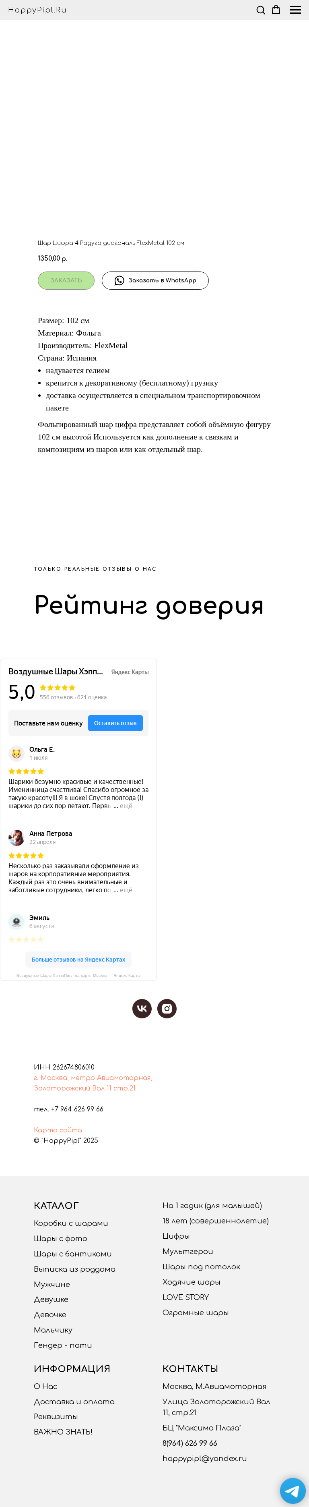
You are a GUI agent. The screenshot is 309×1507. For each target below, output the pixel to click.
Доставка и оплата (74, 1402)
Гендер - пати (63, 1345)
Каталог (56, 1206)
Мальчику (53, 1330)
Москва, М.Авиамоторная (215, 1387)
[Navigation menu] (295, 10)
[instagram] (167, 1008)
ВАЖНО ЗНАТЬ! (63, 1432)
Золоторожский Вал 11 (72, 1088)
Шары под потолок (201, 1267)
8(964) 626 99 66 (190, 1443)
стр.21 (124, 1088)
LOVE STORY (186, 1297)
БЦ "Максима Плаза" (202, 1428)
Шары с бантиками (73, 1254)
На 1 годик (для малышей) (212, 1206)
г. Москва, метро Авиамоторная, (93, 1078)
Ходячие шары (191, 1282)
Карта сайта (58, 1130)
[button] (261, 10)
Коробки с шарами (71, 1223)
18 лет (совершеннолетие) (216, 1221)
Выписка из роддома (74, 1269)
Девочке (50, 1315)
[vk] (142, 1008)
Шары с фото (60, 1239)
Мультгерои (188, 1252)
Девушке (51, 1300)
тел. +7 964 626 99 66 (68, 1109)
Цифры (176, 1236)
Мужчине (52, 1285)
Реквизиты (56, 1417)
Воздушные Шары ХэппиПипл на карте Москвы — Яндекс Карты (78, 975)
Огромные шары (196, 1313)
